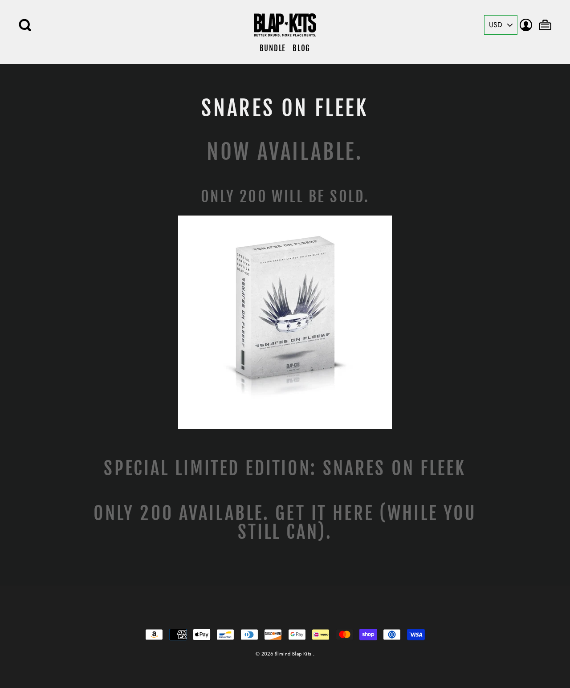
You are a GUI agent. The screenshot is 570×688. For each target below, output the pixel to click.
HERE (353, 513)
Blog (301, 48)
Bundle (273, 48)
